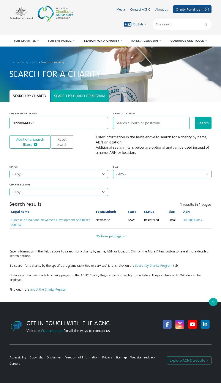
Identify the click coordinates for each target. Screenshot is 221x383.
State (132, 212)
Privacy (107, 357)
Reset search (62, 142)
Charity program (79, 95)
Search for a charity (101, 41)
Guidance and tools (187, 41)
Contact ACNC (140, 9)
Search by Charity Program (153, 265)
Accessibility (17, 357)
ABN (186, 212)
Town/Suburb (105, 212)
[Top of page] (213, 302)
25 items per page (109, 236)
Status (149, 212)
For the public (60, 41)
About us (161, 9)
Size (172, 212)
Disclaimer (53, 357)
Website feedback (142, 357)
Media (120, 9)
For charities (25, 41)
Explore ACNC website (187, 360)
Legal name (20, 212)
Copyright (36, 357)
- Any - (17, 174)
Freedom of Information (82, 357)
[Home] (41, 14)
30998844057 (192, 220)
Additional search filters (30, 142)
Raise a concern (144, 41)
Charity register (29, 62)
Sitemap (121, 357)
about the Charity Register (48, 289)
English (138, 24)
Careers (14, 363)
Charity (29, 95)
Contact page (52, 330)
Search (203, 123)
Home (13, 62)
